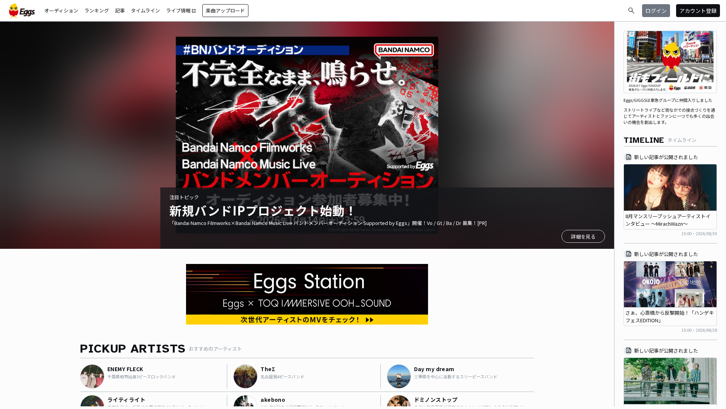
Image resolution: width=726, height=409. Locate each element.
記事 (120, 10)
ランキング (96, 10)
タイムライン (145, 10)
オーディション (61, 10)
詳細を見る (583, 236)
